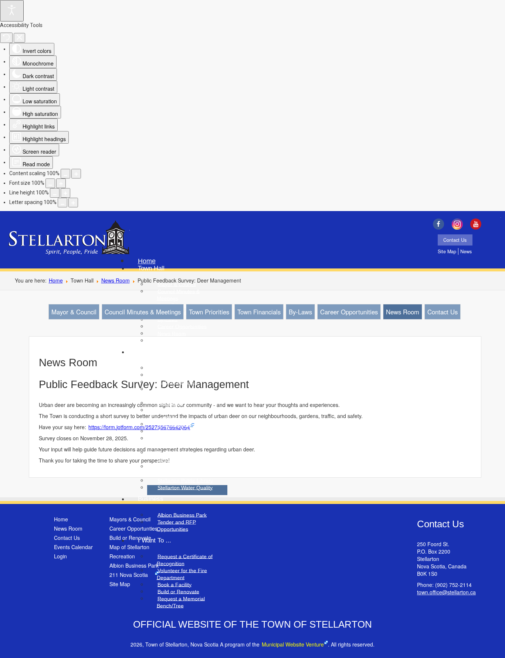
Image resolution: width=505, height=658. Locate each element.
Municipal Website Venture (293, 644)
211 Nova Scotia (128, 574)
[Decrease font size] (50, 183)
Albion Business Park (134, 565)
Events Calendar (73, 547)
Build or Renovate (130, 537)
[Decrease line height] (55, 193)
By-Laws (300, 311)
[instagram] (459, 224)
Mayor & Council (73, 311)
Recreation (122, 556)
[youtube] (477, 224)
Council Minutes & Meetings (143, 311)
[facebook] (440, 224)
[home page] (69, 238)
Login (60, 556)
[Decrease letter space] (62, 202)
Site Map (447, 251)
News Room (115, 280)
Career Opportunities (349, 311)
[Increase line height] (65, 193)
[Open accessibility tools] (12, 10)
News (466, 251)
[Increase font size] (61, 183)
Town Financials (259, 311)
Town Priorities (209, 311)
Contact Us (455, 240)
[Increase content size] (76, 173)
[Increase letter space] (73, 202)
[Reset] (6, 38)
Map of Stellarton (129, 547)
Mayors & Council (129, 519)
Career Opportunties (133, 528)
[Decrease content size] (65, 173)
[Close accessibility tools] (19, 38)
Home (56, 280)
